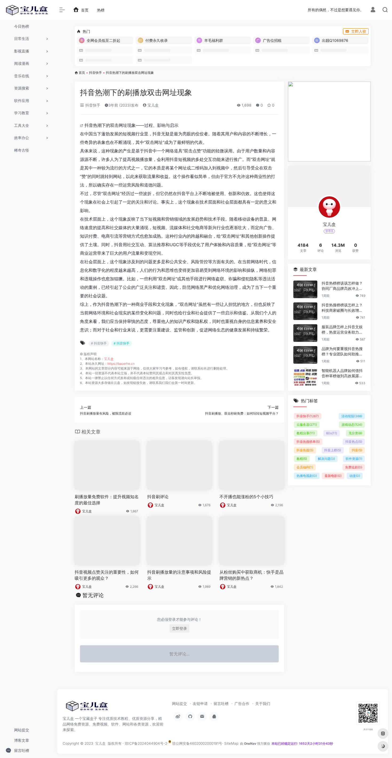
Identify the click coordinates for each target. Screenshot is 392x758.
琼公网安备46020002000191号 (196, 743)
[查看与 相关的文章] (82, 125)
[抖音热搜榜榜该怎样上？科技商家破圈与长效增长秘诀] (305, 311)
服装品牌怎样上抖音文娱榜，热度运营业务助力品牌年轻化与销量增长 (342, 330)
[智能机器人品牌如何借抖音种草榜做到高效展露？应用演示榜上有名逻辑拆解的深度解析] (305, 377)
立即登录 (179, 628)
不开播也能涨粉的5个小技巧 (246, 496)
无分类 (355, 433)
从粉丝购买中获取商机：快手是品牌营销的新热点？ (251, 575)
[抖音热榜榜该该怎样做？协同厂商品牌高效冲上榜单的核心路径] (305, 289)
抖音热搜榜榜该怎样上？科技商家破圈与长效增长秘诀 (342, 308)
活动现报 (351, 416)
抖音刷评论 (158, 496)
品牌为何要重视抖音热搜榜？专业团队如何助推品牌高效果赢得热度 (342, 351)
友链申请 (200, 703)
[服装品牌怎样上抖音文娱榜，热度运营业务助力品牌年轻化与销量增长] (305, 333)
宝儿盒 (152, 105)
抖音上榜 (332, 450)
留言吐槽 (221, 703)
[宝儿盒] (87, 707)
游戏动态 (352, 425)
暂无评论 (93, 595)
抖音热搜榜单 (308, 442)
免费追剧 (353, 467)
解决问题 (326, 459)
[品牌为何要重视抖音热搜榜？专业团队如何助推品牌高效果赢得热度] (305, 355)
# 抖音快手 (99, 343)
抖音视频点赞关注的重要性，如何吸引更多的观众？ (107, 575)
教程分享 (306, 433)
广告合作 (241, 703)
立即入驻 (358, 31)
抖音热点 (353, 442)
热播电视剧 (307, 476)
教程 (302, 459)
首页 (82, 73)
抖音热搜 (305, 450)
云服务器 (307, 425)
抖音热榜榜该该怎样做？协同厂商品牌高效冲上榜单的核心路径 (342, 286)
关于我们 (262, 703)
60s (331, 433)
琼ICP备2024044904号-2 (146, 743)
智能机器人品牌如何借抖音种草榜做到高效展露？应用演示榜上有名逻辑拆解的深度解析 (342, 373)
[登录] (373, 10)
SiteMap (231, 743)
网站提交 (179, 703)
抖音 (357, 450)
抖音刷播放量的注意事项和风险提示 (179, 575)
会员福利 (305, 467)
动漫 (354, 476)
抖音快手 (95, 73)
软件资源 (354, 459)
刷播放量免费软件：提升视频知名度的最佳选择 (107, 499)
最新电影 (333, 476)
